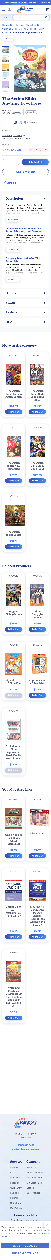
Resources (15, 1182)
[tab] (8, 38)
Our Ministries (33, 1192)
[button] (6, 57)
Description (14, 198)
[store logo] (25, 9)
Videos (11, 302)
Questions (15, 1177)
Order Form (15, 1202)
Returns (14, 1197)
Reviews (12, 312)
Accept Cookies (25, 1246)
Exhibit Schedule (34, 1172)
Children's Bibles (9, 28)
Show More (13, 219)
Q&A (9, 322)
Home (5, 24)
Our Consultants (34, 1177)
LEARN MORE (45, 2)
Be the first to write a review (16, 138)
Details (11, 293)
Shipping (14, 1192)
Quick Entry (15, 1187)
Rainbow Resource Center (25, 1122)
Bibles (39, 24)
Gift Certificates (34, 1182)
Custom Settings (25, 1253)
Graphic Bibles (25, 28)
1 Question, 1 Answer (12, 135)
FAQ (12, 1172)
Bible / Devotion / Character (22, 24)
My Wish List (16, 1207)
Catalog (30, 1187)
